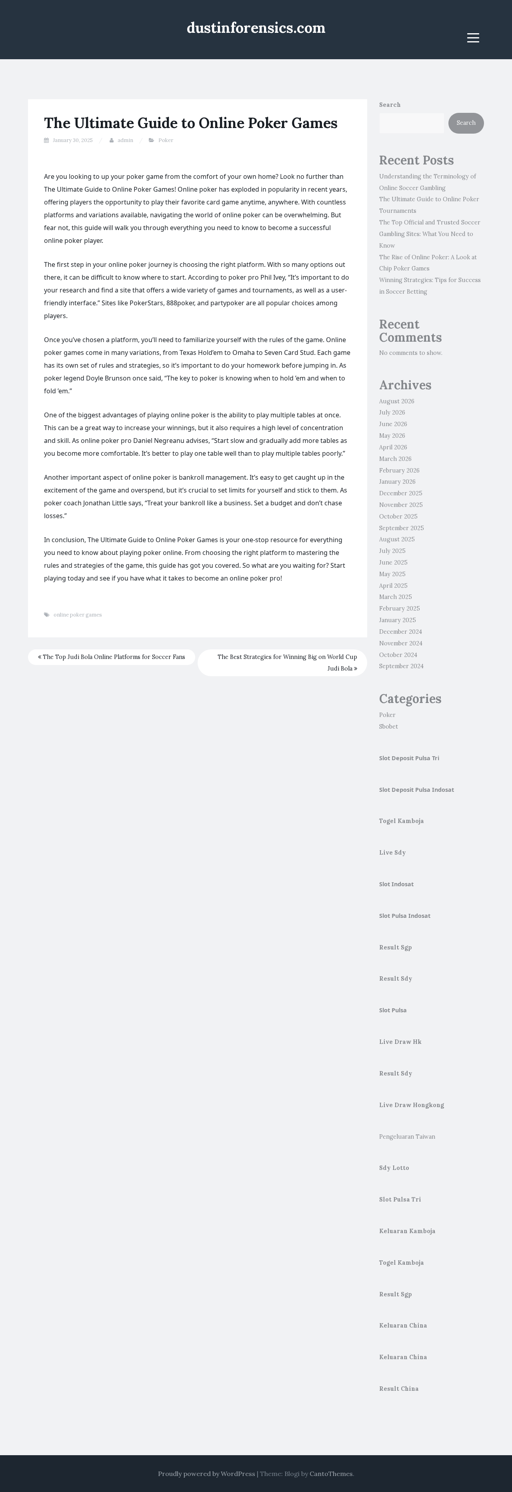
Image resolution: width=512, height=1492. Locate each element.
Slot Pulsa (393, 1010)
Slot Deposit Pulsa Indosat (416, 789)
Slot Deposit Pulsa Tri (409, 758)
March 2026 (395, 459)
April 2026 (393, 447)
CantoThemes (331, 1474)
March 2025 (395, 597)
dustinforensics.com (256, 27)
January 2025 (397, 620)
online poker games (78, 614)
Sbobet (388, 726)
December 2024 (400, 631)
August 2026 (396, 401)
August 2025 (397, 539)
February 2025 (399, 608)
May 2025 (392, 574)
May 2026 (392, 435)
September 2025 (401, 528)
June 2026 (393, 424)
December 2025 (400, 493)
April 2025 (393, 585)
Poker (165, 140)
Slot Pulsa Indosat (404, 915)
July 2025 (392, 551)
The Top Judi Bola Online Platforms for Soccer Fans (113, 657)
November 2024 (400, 643)
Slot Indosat (396, 884)
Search (390, 104)
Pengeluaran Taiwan (407, 1136)
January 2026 (397, 481)
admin (125, 140)
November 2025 (401, 505)
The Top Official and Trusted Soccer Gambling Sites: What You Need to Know (429, 234)
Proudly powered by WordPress (206, 1474)
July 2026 (392, 412)
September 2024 (401, 666)
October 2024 (398, 655)
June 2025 (393, 562)
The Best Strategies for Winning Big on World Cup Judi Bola (287, 662)
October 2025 (398, 516)
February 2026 (399, 470)
